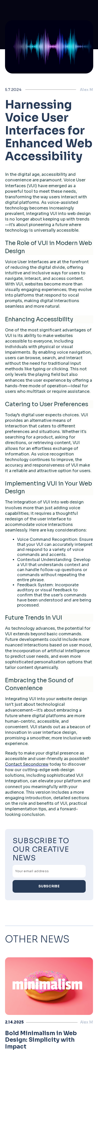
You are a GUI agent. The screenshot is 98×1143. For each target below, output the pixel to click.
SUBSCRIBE (49, 886)
